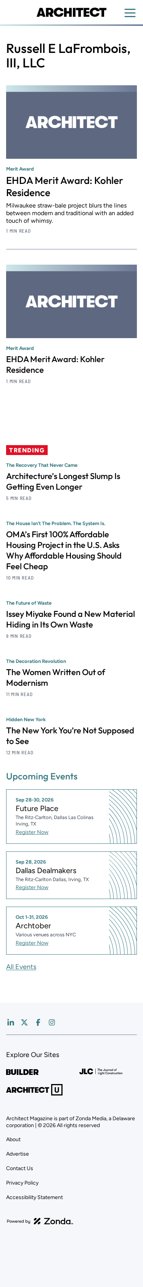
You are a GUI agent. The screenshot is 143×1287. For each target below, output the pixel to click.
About (13, 1139)
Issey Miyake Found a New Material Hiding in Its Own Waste (70, 619)
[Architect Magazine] (71, 12)
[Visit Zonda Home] (40, 1221)
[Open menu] (130, 13)
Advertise (17, 1154)
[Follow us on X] (24, 1022)
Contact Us (19, 1168)
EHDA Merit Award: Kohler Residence (64, 186)
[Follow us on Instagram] (51, 1022)
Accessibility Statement (34, 1197)
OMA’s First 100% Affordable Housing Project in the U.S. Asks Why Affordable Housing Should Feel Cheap (64, 550)
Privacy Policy (22, 1183)
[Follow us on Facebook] (38, 1022)
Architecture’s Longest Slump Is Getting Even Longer (63, 481)
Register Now (32, 832)
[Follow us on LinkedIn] (10, 1022)
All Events (21, 967)
